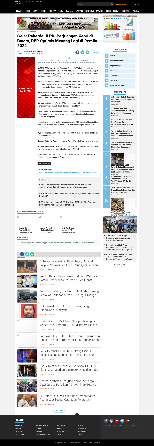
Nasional (135, 11)
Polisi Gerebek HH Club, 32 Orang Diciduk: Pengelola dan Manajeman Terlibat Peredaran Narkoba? (68, 354)
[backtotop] (77, 415)
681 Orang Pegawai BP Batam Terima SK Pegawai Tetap (121, 167)
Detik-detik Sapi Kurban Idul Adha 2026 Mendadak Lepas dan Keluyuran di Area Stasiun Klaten (122, 169)
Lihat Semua (59, 410)
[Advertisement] (26, 152)
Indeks (27, 11)
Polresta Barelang (43, 435)
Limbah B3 (114, 76)
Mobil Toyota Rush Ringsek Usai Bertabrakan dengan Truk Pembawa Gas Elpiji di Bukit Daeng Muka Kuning (69, 172)
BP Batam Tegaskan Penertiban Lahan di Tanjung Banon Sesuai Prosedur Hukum (122, 110)
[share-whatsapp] (88, 52)
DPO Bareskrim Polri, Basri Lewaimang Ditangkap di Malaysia (64, 308)
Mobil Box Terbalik (117, 85)
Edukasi (116, 11)
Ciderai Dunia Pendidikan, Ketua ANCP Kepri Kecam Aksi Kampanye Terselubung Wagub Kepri (119, 256)
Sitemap (135, 426)
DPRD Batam (61, 426)
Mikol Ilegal (114, 71)
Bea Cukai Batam (116, 61)
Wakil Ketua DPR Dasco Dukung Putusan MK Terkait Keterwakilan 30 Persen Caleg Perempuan (122, 214)
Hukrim (43, 11)
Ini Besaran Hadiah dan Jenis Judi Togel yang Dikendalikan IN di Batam (123, 99)
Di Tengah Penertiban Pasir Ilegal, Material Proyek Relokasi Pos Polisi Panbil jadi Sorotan (68, 263)
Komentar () (96, 52)
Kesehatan (125, 11)
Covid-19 (113, 80)
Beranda (19, 11)
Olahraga (69, 11)
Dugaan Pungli (115, 66)
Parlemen (99, 11)
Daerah (35, 11)
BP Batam (18, 426)
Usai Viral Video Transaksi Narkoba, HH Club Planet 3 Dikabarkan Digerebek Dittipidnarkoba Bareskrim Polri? (68, 369)
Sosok (108, 11)
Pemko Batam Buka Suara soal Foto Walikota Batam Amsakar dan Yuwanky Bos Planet (68, 278)
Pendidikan (89, 11)
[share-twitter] (82, 52)
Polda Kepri (19, 435)
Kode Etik (127, 426)
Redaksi (115, 426)
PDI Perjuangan (44, 163)
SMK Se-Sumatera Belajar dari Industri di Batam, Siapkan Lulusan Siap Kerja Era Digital (120, 238)
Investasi (60, 429)
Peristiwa (52, 11)
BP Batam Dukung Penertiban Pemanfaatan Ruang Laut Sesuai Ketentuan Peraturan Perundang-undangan (67, 399)
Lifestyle (79, 11)
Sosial (61, 11)
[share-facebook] (77, 52)
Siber (121, 426)
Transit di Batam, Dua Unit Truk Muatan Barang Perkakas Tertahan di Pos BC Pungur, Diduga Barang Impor (69, 295)
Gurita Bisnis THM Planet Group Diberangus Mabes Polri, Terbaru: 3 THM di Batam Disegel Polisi (68, 324)
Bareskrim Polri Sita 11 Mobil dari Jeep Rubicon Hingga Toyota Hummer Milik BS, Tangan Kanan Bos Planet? (69, 339)
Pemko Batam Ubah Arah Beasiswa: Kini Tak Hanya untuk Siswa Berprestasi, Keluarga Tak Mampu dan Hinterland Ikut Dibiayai (119, 247)
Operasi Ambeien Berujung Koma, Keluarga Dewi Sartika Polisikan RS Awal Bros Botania (67, 382)
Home (19, 31)
